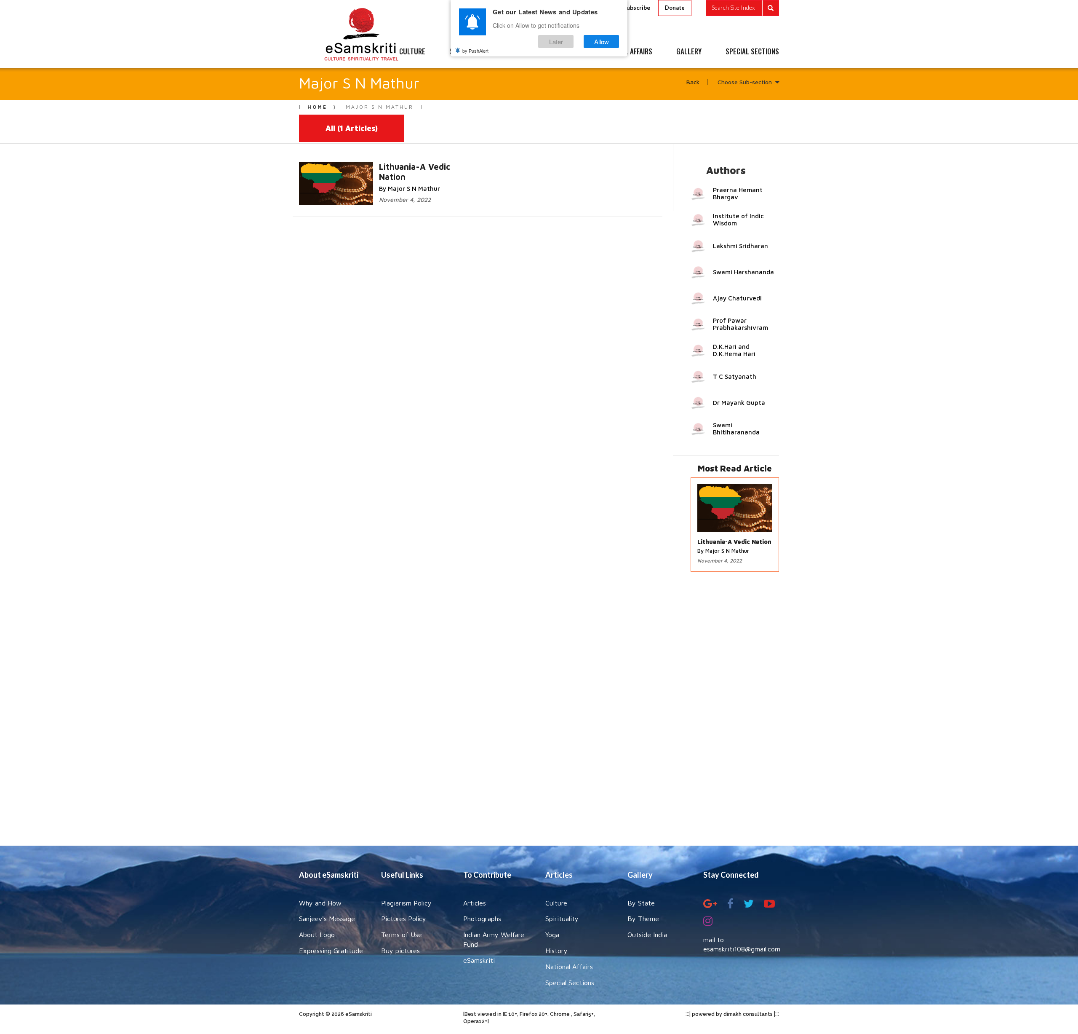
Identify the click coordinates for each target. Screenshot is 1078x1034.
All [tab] (352, 128)
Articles (474, 903)
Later (556, 41)
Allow (601, 41)
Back (692, 82)
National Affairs (569, 966)
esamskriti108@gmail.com (741, 949)
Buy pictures (400, 950)
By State (641, 903)
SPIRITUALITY (468, 51)
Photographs (482, 918)
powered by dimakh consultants (732, 1014)
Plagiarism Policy (406, 903)
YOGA (520, 51)
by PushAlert (475, 50)
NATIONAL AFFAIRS (626, 51)
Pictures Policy (403, 918)
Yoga (552, 934)
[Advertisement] (539, 713)
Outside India (647, 934)
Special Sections (569, 982)
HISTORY (564, 51)
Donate (675, 7)
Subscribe (636, 7)
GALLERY (689, 51)
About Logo (317, 934)
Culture (556, 903)
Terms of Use (401, 934)
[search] (742, 8)
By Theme (643, 918)
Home (317, 107)
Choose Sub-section (745, 82)
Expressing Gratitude (331, 950)
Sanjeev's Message (327, 918)
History (556, 950)
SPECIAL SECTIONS (752, 51)
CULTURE (412, 51)
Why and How (320, 903)
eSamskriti (479, 960)
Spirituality (562, 918)
